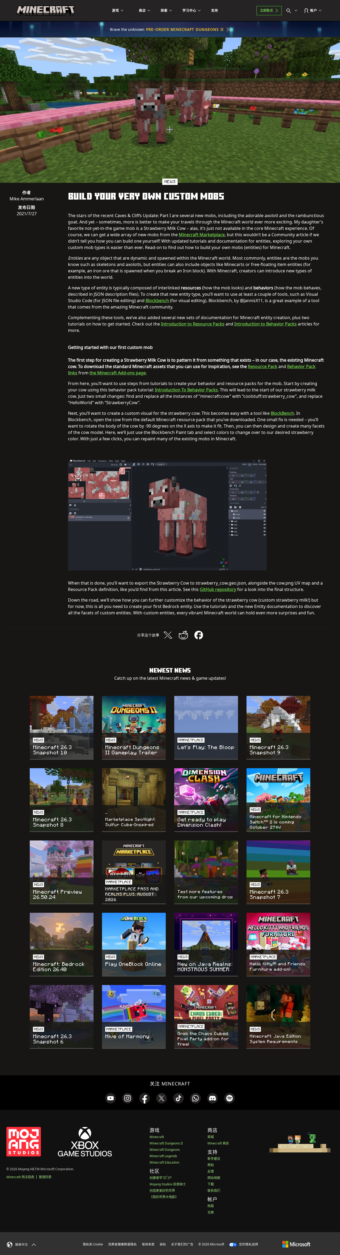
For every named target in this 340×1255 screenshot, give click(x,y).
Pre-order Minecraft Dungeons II (185, 29)
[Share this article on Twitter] (168, 635)
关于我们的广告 (182, 1244)
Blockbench (157, 300)
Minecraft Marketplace (202, 235)
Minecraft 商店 (218, 1143)
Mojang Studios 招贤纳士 (168, 1184)
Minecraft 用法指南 (20, 1177)
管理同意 (45, 1177)
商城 (210, 1137)
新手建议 (213, 1158)
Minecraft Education (164, 1162)
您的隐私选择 (248, 1244)
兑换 (210, 1212)
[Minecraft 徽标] (45, 11)
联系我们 (213, 1190)
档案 (210, 1206)
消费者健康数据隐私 (122, 1244)
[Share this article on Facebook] (198, 635)
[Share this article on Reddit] (183, 635)
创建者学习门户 (161, 1178)
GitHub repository (218, 589)
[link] (110, 1098)
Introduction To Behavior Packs (186, 390)
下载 (210, 1184)
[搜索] (293, 11)
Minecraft (157, 1137)
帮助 (210, 1165)
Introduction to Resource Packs (192, 324)
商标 (163, 1244)
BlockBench (282, 413)
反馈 (210, 1171)
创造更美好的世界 (162, 1190)
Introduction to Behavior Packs (265, 324)
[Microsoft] (296, 1244)
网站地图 (213, 1178)
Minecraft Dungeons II (166, 1143)
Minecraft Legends (163, 1156)
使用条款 (148, 1244)
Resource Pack (262, 366)
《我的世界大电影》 (164, 1197)
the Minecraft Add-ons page (118, 373)
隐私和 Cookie (93, 1244)
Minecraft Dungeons (165, 1149)
